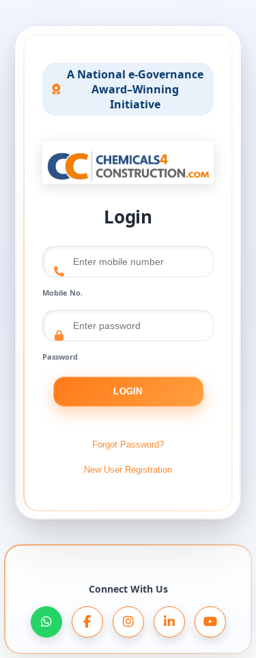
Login (128, 391)
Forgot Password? (128, 444)
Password (60, 356)
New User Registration (128, 470)
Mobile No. (62, 292)
